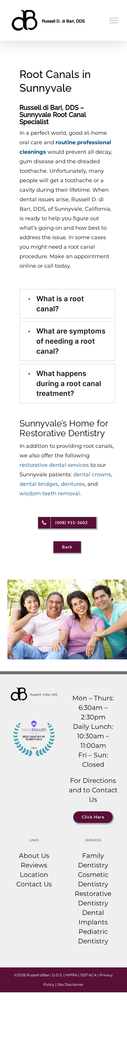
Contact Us (34, 884)
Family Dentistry (93, 860)
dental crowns (92, 474)
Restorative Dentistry (93, 898)
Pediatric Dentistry (93, 936)
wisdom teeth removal (49, 493)
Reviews (34, 865)
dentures (73, 484)
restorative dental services (54, 465)
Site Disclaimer (70, 984)
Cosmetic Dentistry (93, 879)
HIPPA (71, 975)
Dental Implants (93, 917)
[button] (67, 303)
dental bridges (38, 484)
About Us (34, 856)
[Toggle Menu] (114, 20)
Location (34, 875)
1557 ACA (88, 975)
